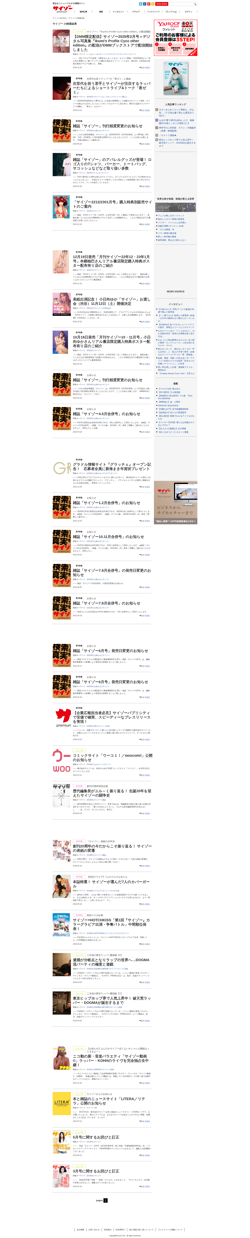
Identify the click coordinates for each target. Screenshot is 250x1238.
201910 (90, 764)
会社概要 (80, 1230)
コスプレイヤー (122, 54)
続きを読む (145, 67)
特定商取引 (120, 1230)
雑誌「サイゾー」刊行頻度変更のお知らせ (108, 126)
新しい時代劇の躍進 (167, 236)
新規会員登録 (162, 4)
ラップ (120, 969)
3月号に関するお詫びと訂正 (96, 1171)
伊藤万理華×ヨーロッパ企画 (170, 226)
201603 (90, 969)
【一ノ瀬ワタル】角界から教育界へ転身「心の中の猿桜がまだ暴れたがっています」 (176, 318)
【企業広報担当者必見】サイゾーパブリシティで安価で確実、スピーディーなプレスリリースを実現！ (112, 717)
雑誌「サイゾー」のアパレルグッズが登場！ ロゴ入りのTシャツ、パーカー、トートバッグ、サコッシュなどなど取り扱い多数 (112, 163)
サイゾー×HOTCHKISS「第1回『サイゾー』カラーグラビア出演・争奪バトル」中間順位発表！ (111, 924)
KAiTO (89, 173)
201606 (90, 933)
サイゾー (132, 54)
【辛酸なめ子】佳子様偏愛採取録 (173, 409)
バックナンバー (153, 12)
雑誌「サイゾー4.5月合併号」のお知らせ (106, 414)
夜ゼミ (125, 97)
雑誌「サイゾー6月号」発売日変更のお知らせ (110, 651)
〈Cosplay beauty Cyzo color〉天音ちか (176, 373)
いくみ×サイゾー (99, 54)
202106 (90, 579)
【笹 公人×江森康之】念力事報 (172, 428)
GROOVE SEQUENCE (168, 405)
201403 (90, 1176)
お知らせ (97, 131)
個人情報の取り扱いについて (141, 1230)
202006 (90, 686)
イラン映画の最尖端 (167, 233)
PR (95, 726)
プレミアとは (171, 12)
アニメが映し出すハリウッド (171, 215)
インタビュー (118, 12)
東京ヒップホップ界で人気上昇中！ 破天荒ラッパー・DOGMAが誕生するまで (177, 143)
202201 (90, 473)
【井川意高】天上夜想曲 (169, 392)
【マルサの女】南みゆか (169, 389)
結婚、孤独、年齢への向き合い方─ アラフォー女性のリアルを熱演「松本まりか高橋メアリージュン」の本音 (176, 361)
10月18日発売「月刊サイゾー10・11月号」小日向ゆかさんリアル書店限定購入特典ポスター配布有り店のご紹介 (112, 341)
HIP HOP (105, 1007)
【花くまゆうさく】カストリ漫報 (173, 432)
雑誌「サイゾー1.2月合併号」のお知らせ (106, 503)
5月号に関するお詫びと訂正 (96, 1137)
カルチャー (98, 764)
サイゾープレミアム (63, 9)
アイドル (109, 933)
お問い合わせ (94, 1230)
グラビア (111, 54)
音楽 (126, 969)
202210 (90, 308)
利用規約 (107, 1230)
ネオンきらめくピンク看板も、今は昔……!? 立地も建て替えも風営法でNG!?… (176, 112)
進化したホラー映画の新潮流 (171, 219)
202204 (90, 384)
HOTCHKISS (99, 933)
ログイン (188, 12)
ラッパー (117, 97)
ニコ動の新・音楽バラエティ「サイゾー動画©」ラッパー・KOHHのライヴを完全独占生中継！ (111, 1060)
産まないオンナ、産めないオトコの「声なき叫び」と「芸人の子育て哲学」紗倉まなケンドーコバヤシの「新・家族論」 (176, 352)
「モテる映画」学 (166, 229)
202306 (90, 131)
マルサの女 (115, 891)
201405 (90, 1142)
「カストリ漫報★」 (169, 135)
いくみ (89, 54)
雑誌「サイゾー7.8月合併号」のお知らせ (106, 603)
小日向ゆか (106, 308)
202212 (90, 211)
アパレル (96, 173)
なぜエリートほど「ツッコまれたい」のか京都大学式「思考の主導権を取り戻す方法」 (176, 333)
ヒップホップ (107, 97)
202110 (90, 541)
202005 (90, 726)
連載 (101, 12)
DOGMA (97, 969)
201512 (90, 1069)
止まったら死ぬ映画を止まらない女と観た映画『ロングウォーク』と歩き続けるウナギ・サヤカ (176, 343)
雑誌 (104, 800)
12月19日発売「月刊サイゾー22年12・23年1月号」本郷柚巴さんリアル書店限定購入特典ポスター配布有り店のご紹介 (111, 261)
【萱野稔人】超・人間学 (169, 402)
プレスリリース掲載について (170, 1230)
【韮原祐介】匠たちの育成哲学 (172, 412)
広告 (108, 726)
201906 (90, 800)
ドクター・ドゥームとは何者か (172, 222)
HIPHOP (105, 969)
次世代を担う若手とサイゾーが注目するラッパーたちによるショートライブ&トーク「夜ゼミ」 (112, 87)
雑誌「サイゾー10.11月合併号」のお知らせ (108, 537)
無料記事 (83, 12)
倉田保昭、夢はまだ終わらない (172, 240)
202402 (90, 97)
